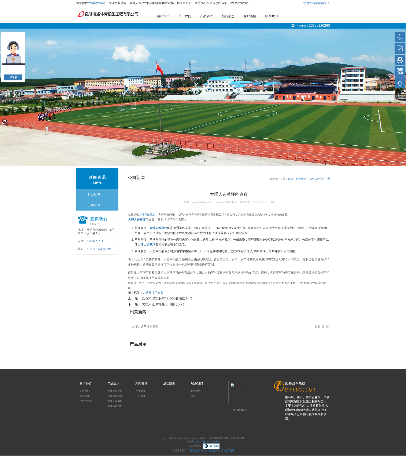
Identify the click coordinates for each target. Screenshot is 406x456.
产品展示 (206, 16)
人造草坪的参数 (153, 292)
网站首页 (163, 16)
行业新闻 (94, 194)
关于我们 (184, 16)
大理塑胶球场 (115, 395)
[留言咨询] (400, 48)
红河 (226, 450)
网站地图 (196, 390)
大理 (209, 450)
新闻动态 (228, 16)
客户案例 (249, 16)
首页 (290, 178)
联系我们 (271, 16)
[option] (203, 97)
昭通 (232, 450)
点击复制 (202, 438)
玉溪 (214, 450)
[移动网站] (400, 71)
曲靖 (203, 450)
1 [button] (201, 161)
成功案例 (169, 383)
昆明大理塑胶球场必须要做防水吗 (166, 298)
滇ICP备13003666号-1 (208, 441)
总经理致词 (86, 401)
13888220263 (319, 25)
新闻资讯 (141, 383)
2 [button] (205, 161)
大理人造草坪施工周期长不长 (163, 304)
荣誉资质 (85, 395)
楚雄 (220, 450)
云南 (192, 450)
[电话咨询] (400, 37)
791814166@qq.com (98, 249)
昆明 (197, 450)
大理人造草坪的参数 (320, 179)
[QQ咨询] (400, 60)
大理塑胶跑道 (97, 3)
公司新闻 (94, 205)
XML (194, 395)
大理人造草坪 (115, 401)
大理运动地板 (115, 406)
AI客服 (13, 77)
